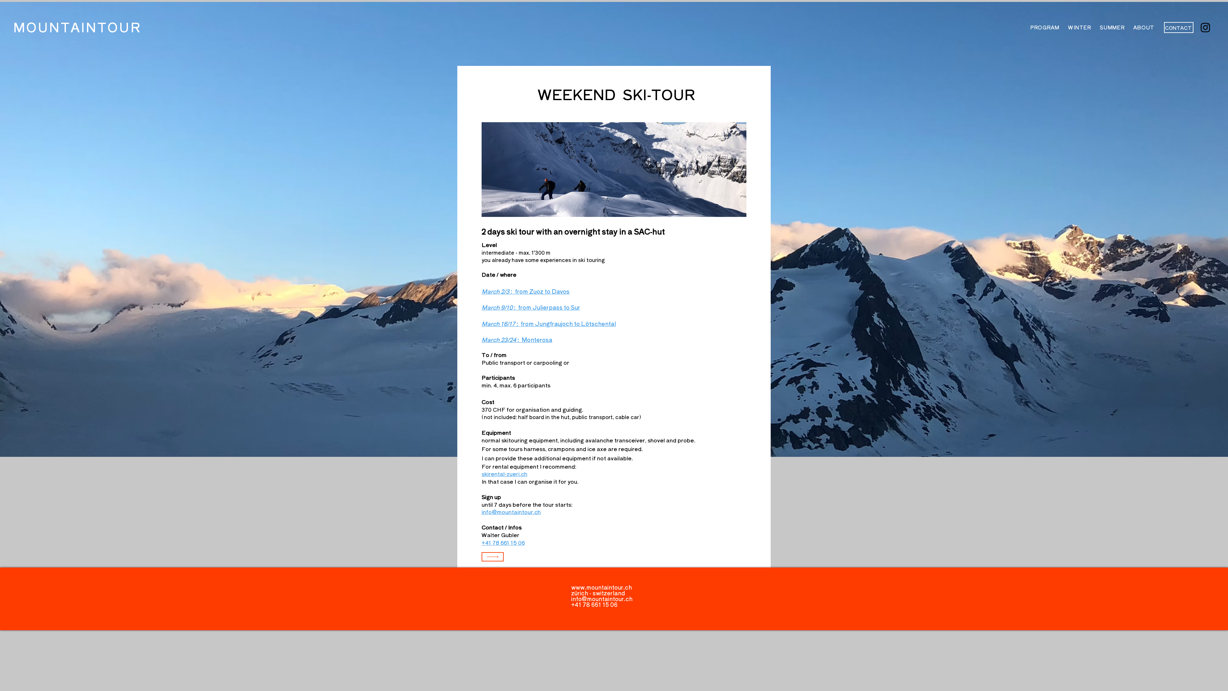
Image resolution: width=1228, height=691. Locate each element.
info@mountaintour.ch (602, 598)
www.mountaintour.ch (601, 587)
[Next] (493, 556)
